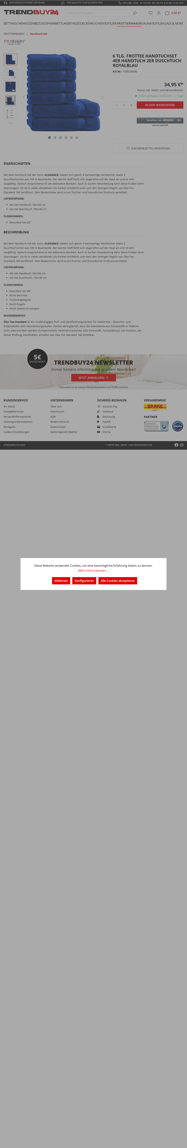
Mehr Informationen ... (93, 571)
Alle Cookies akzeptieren (118, 581)
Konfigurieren (84, 581)
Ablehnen (61, 581)
